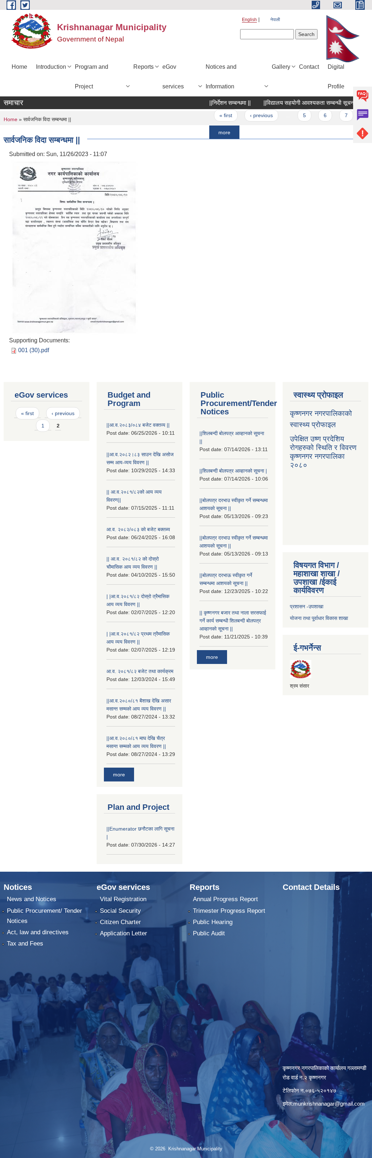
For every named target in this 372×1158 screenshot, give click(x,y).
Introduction (51, 67)
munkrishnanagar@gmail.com (329, 1104)
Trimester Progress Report (229, 910)
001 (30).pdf (33, 350)
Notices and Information (221, 76)
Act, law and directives (38, 932)
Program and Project (91, 76)
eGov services (173, 76)
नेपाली (275, 19)
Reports (143, 67)
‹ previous (239, 115)
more (203, 132)
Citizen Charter (120, 922)
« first (204, 115)
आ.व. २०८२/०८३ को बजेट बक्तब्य (138, 529)
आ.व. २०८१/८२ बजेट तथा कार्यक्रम (139, 671)
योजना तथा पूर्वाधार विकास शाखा (319, 618)
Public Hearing (212, 922)
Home (19, 67)
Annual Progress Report (225, 899)
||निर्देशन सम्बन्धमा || (208, 103)
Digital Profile (336, 76)
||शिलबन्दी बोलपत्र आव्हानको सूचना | (233, 471)
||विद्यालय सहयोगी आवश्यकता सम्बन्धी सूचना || (290, 103)
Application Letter (123, 933)
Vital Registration (123, 899)
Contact (309, 67)
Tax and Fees (25, 943)
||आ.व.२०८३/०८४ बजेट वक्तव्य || (138, 425)
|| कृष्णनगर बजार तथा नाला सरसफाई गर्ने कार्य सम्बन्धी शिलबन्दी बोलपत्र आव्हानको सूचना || (232, 621)
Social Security (120, 910)
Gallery (281, 67)
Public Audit (209, 933)
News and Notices (31, 899)
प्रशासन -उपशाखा (306, 606)
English (249, 19)
